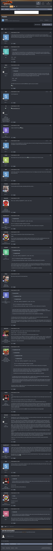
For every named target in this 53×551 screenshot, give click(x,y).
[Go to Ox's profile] (6, 111)
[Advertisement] (26, 12)
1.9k (6, 339)
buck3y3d (6, 247)
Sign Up (11, 6)
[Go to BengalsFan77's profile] (6, 130)
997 (6, 403)
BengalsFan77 (5, 125)
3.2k (6, 116)
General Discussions (16, 20)
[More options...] (50, 32)
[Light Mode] (17, 6)
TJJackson (6, 183)
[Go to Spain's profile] (3, 20)
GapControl (6, 328)
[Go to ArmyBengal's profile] (6, 237)
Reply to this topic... (10, 536)
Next (6, 526)
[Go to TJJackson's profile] (6, 189)
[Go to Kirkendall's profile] (6, 420)
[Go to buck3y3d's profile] (6, 252)
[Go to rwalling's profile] (6, 397)
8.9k (6, 425)
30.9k (6, 242)
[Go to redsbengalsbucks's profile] (6, 351)
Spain (7, 19)
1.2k (6, 75)
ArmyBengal (6, 492)
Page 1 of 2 (12, 526)
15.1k (6, 165)
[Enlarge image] (12, 85)
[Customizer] (14, 6)
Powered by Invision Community (46, 548)
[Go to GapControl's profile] (6, 333)
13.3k (6, 194)
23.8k (6, 284)
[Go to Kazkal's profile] (6, 160)
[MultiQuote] (12, 43)
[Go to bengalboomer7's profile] (6, 220)
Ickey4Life (6, 46)
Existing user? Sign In (5, 6)
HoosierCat (6, 198)
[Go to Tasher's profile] (6, 70)
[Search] (51, 6)
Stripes (6, 273)
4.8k (6, 357)
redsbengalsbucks (6, 346)
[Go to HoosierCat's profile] (6, 203)
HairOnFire (6, 508)
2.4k (6, 43)
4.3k (6, 226)
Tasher (6, 65)
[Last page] (8, 29)
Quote (14, 43)
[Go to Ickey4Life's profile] (6, 51)
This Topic (47, 6)
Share (42, 20)
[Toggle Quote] (12, 49)
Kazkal (6, 155)
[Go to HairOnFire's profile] (6, 514)
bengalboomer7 (6, 215)
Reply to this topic (47, 24)
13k (6, 519)
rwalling (6, 392)
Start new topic (37, 24)
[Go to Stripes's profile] (6, 279)
